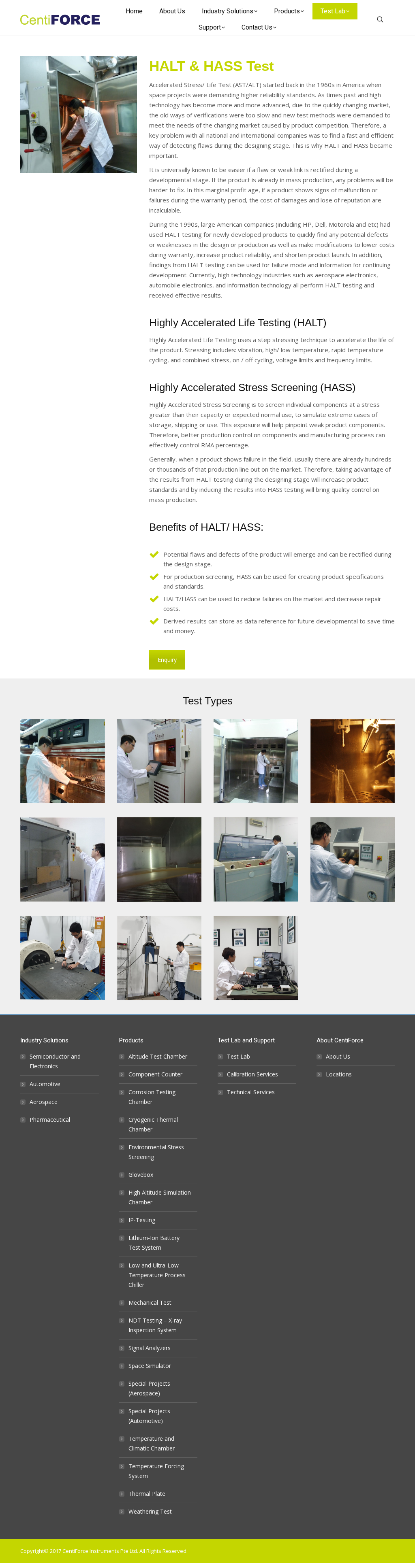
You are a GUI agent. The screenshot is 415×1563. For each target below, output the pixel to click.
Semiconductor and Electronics (55, 1061)
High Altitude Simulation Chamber (159, 1197)
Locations (339, 1074)
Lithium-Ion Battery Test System (154, 1242)
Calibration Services (252, 1074)
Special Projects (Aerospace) (149, 1388)
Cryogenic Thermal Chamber (153, 1124)
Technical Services (251, 1092)
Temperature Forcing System (156, 1471)
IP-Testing (141, 1220)
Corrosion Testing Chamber (151, 1097)
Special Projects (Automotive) (149, 1416)
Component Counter (155, 1074)
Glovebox (140, 1174)
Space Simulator (149, 1365)
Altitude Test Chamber (157, 1056)
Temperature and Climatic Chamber (151, 1443)
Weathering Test (150, 1511)
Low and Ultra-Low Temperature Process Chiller (157, 1275)
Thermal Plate (146, 1493)
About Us (338, 1056)
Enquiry (167, 659)
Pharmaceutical (50, 1119)
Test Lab (238, 1056)
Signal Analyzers (149, 1348)
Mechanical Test (149, 1302)
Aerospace (44, 1102)
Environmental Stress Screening (156, 1152)
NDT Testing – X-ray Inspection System (155, 1325)
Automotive (45, 1084)
